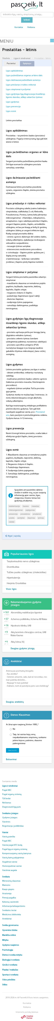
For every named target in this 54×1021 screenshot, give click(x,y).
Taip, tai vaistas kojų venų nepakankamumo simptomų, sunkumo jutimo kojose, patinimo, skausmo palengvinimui (29, 739)
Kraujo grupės (8, 889)
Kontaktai (19, 27)
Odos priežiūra (8, 980)
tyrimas (41, 518)
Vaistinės (6, 822)
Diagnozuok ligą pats (11, 807)
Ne (14, 729)
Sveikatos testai (9, 910)
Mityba (5, 940)
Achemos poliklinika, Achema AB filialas (29, 619)
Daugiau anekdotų (15, 702)
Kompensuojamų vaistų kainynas (16, 853)
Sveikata (6, 877)
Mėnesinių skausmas (11, 881)
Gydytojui (27, 63)
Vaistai (5, 832)
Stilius (4, 985)
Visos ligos (11, 589)
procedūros (25, 514)
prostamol (37, 514)
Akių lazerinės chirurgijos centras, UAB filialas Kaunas (28, 634)
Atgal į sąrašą (14, 535)
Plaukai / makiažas (10, 970)
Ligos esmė (11, 111)
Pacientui (11, 63)
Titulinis (6, 58)
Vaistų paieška (8, 837)
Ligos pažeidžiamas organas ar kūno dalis (24, 75)
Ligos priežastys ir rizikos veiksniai (21, 85)
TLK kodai (6, 798)
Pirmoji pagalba (9, 898)
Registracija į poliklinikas (13, 826)
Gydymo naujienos (10, 945)
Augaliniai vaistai (9, 862)
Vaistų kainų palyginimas (13, 858)
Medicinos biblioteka (11, 915)
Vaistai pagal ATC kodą (12, 845)
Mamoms (6, 885)
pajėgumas (30, 510)
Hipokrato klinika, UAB (21, 626)
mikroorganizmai (16, 510)
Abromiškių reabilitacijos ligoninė (26, 613)
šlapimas (31, 518)
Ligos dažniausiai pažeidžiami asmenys (23, 80)
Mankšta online (9, 935)
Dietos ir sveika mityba (12, 955)
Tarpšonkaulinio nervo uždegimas (23, 561)
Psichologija (7, 950)
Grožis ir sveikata (9, 965)
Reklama (31, 27)
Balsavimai (11, 759)
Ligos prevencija (13, 107)
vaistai (11, 521)
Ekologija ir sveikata (11, 960)
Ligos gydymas (12, 102)
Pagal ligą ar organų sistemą (14, 849)
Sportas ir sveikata (10, 975)
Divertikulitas (13, 566)
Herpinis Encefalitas (16, 583)
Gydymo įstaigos (9, 818)
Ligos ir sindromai (22, 58)
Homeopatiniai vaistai (12, 866)
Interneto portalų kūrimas (27, 1012)
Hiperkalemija (13, 577)
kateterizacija (14, 506)
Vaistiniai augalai (9, 870)
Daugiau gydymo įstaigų (22, 649)
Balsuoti (12, 750)
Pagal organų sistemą (11, 794)
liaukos (26, 506)
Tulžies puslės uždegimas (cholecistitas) (26, 572)
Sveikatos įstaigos (10, 813)
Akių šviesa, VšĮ (17, 642)
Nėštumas (6, 803)
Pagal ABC (6, 790)
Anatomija (6, 894)
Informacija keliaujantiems (13, 906)
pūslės (11, 518)
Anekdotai (7, 919)
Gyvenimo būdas (9, 930)
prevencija (13, 514)
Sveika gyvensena (10, 925)
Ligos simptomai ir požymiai (18, 89)
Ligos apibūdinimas (14, 71)
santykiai (21, 518)
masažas (35, 506)
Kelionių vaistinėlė (10, 902)
